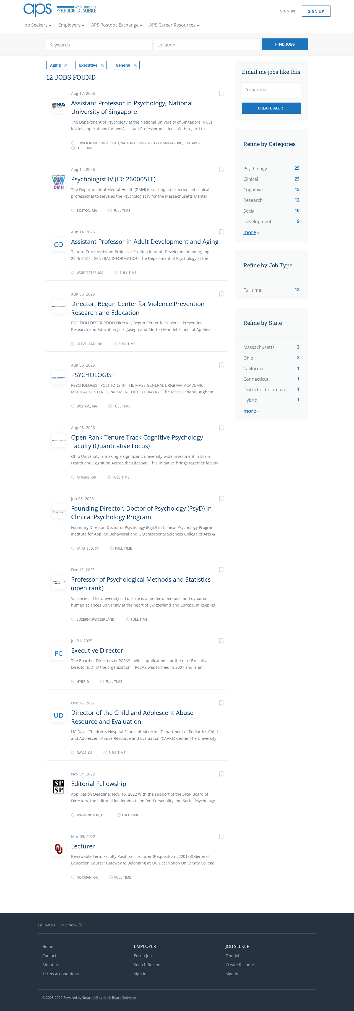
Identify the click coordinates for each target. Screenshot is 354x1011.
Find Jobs (285, 44)
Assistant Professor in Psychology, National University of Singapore (132, 107)
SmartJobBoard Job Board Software (109, 997)
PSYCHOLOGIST (93, 374)
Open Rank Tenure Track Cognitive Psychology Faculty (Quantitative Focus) (137, 441)
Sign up (316, 11)
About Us (50, 964)
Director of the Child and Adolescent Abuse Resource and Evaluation (132, 716)
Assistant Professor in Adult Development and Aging (144, 241)
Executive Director (97, 650)
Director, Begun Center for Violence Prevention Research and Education (138, 307)
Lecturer (83, 846)
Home (47, 946)
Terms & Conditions (60, 973)
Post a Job (143, 955)
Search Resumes (149, 964)
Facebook (68, 925)
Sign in (287, 11)
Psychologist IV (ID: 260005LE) (113, 179)
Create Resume (240, 964)
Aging (55, 65)
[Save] (215, 94)
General (123, 65)
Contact (49, 955)
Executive (88, 65)
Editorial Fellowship (98, 783)
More (249, 232)
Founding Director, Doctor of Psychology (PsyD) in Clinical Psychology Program (141, 512)
